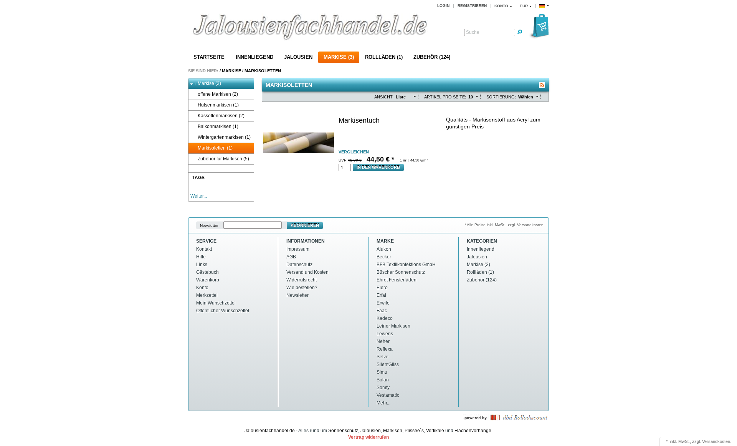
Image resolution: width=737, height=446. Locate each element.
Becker (384, 257)
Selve (382, 356)
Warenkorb (207, 280)
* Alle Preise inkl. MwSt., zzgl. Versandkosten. (504, 225)
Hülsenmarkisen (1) (218, 105)
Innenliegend (254, 57)
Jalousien (298, 57)
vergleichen (354, 152)
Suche (472, 32)
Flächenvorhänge (472, 430)
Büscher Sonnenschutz (401, 272)
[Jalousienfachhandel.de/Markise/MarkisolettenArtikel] (542, 85)
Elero (382, 287)
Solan (383, 380)
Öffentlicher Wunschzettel (222, 310)
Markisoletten (263, 70)
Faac (382, 310)
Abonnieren (305, 225)
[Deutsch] (544, 6)
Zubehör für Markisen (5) (223, 158)
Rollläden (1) (384, 57)
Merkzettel (207, 295)
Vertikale (435, 430)
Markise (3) (339, 57)
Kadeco (385, 318)
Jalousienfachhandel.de (270, 430)
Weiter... (198, 196)
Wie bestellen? (301, 287)
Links (201, 264)
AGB (291, 257)
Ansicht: (383, 97)
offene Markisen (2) (218, 94)
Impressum (297, 249)
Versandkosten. (716, 441)
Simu (382, 372)
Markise (231, 70)
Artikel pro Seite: (445, 97)
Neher (383, 341)
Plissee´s (414, 430)
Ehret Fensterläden (396, 280)
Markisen (392, 430)
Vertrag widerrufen (368, 437)
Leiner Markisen (393, 326)
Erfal (381, 295)
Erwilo (383, 303)
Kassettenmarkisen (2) (221, 115)
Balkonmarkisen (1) (218, 126)
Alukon (384, 249)
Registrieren (472, 5)
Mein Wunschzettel (216, 303)
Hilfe (201, 257)
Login (443, 5)
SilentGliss (388, 364)
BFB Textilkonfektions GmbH (406, 264)
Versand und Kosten (307, 272)
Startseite (209, 57)
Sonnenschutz (343, 430)
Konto (202, 287)
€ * (381, 159)
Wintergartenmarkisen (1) (224, 137)
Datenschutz (299, 264)
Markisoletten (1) (215, 148)
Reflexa (385, 349)
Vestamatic (388, 395)
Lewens (385, 333)
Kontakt (204, 249)
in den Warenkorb (378, 167)
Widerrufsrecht (301, 280)
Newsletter (209, 225)
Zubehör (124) (431, 57)
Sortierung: (501, 97)
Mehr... (383, 403)
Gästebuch (207, 272)
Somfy (383, 387)
